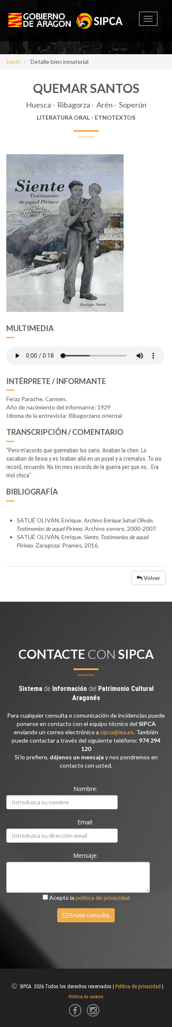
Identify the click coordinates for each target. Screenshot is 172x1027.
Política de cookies (86, 996)
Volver (151, 577)
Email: (86, 822)
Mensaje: (86, 855)
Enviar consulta (88, 915)
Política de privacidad (138, 986)
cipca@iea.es (117, 732)
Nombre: (86, 789)
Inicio (13, 61)
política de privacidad (103, 897)
